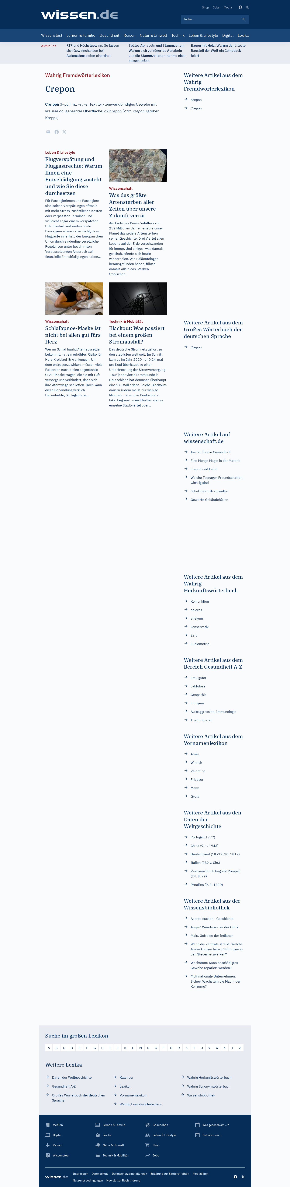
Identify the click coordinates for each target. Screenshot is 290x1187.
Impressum (80, 1174)
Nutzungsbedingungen (88, 1180)
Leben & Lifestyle (203, 35)
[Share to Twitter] (64, 132)
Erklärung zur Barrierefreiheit (170, 1174)
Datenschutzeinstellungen (129, 1174)
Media (228, 7)
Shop (205, 7)
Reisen (129, 35)
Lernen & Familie (80, 35)
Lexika (243, 35)
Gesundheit (109, 35)
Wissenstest (51, 35)
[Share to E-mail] (48, 132)
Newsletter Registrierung (123, 1180)
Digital (228, 35)
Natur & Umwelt (153, 35)
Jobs (216, 7)
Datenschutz (100, 1174)
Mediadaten (200, 1174)
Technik (177, 35)
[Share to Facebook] (57, 132)
